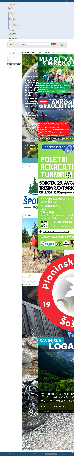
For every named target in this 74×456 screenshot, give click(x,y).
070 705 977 (10, 59)
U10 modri (14, 24)
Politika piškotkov (62, 453)
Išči (52, 44)
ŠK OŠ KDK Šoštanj (15, 25)
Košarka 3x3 (12, 26)
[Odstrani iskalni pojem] (55, 44)
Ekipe (11, 10)
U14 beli (13, 18)
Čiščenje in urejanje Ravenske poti (29, 273)
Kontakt (13, 38)
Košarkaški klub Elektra (13, 5)
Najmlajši (12, 20)
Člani (11, 12)
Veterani (11, 28)
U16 (12, 17)
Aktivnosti (12, 32)
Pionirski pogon (13, 15)
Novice (11, 30)
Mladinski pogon (13, 13)
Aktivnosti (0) (11, 41)
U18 (12, 14)
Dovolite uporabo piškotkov (50, 453)
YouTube (10, 67)
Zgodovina (12, 8)
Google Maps (10, 61)
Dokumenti (12, 35)
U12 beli (13, 21)
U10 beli (13, 23)
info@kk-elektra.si (11, 57)
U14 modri (14, 19)
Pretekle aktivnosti (11, 45)
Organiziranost (13, 7)
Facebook (10, 65)
